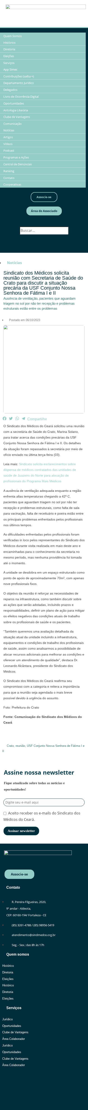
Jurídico (7, 1019)
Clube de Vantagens (15, 1032)
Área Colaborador (13, 1039)
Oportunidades (11, 1026)
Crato (10, 746)
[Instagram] (38, 244)
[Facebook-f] (25, 244)
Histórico (8, 965)
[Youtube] (50, 244)
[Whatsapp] (12, 1078)
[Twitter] (50, 1078)
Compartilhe (37, 419)
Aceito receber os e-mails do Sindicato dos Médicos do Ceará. (41, 816)
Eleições (8, 979)
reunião (20, 746)
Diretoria (7, 972)
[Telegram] (62, 244)
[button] (44, 223)
